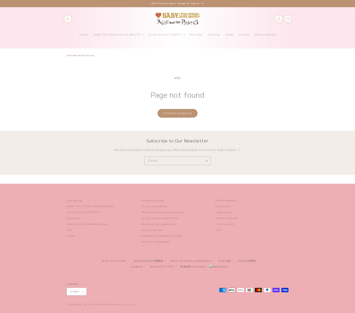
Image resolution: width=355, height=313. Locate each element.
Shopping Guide (152, 200)
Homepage (75, 200)
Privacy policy (224, 224)
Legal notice (224, 212)
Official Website (226, 200)
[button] (68, 19)
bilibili (224, 266)
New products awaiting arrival (87, 224)
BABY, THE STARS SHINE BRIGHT (90, 206)
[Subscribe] (206, 160)
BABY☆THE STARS (114, 261)
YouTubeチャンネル (161, 266)
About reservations (154, 206)
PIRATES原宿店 (246, 261)
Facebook (136, 266)
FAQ (218, 230)
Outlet (71, 235)
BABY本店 (224, 261)
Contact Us (223, 206)
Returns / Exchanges (155, 241)
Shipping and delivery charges (162, 235)
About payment (152, 230)
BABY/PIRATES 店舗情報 (148, 261)
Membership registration (158, 224)
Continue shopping (177, 113)
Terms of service (226, 218)
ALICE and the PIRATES (83, 212)
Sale (69, 230)
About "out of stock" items (159, 218)
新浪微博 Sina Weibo (193, 266)
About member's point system (162, 212)
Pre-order (73, 218)
